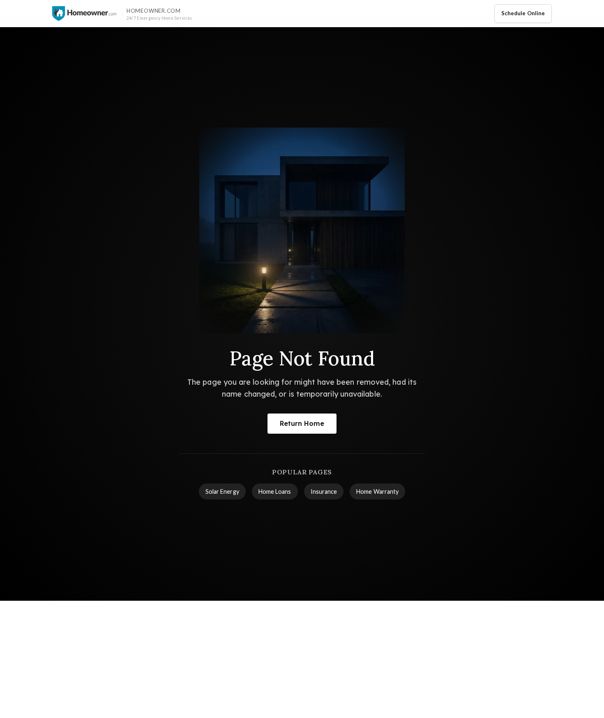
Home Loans (274, 491)
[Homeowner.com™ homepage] (84, 14)
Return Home (302, 423)
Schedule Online (523, 13)
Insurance (324, 491)
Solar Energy (222, 491)
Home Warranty (377, 491)
